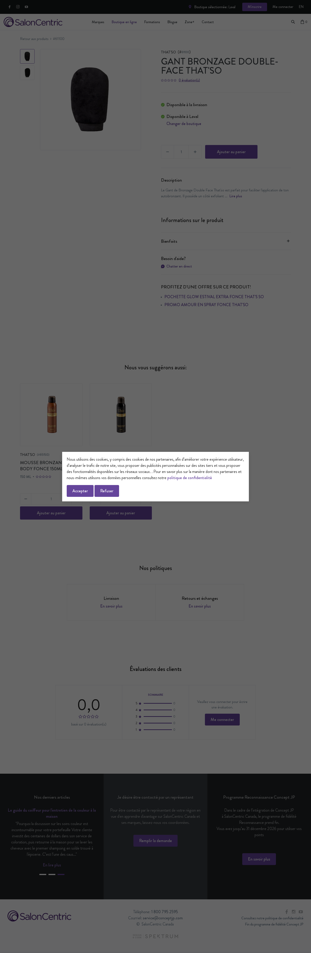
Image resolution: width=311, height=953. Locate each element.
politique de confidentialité (189, 478)
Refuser (106, 491)
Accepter (80, 491)
